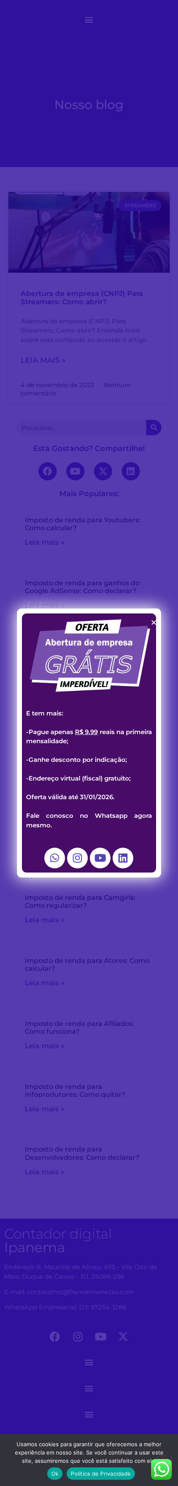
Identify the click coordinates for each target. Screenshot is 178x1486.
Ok (55, 1473)
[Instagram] (77, 858)
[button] (154, 622)
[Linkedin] (123, 858)
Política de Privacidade (101, 1473)
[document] (89, 743)
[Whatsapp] (54, 858)
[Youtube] (100, 858)
